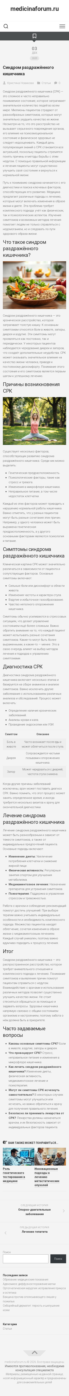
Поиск (7, 1252)
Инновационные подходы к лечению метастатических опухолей (46, 1177)
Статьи (46, 83)
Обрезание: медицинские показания (25, 1279)
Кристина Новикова (20, 83)
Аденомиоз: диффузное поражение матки (29, 1284)
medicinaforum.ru (34, 8)
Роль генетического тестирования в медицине (14, 1175)
